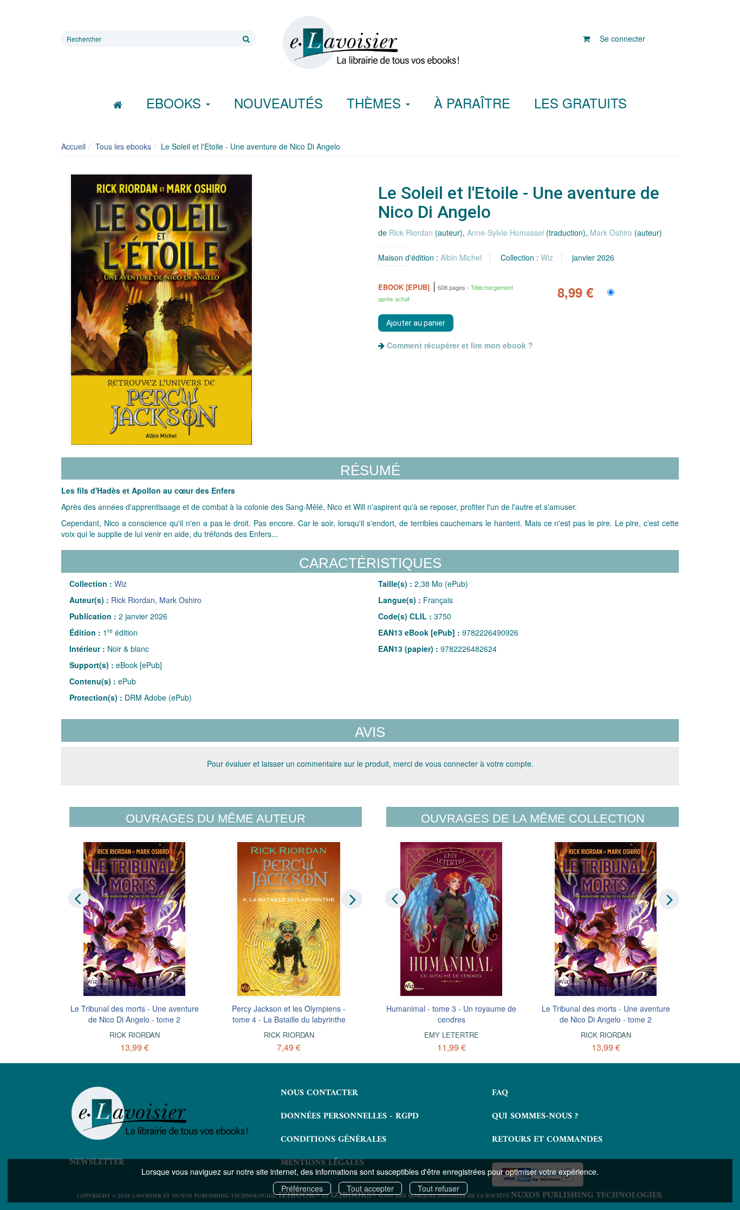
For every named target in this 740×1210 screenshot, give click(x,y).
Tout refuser (438, 1188)
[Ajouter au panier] (415, 323)
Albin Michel (461, 257)
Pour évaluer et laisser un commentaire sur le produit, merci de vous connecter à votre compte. (370, 763)
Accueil (73, 146)
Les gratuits (580, 102)
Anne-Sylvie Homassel (505, 232)
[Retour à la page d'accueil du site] (370, 42)
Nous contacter (319, 1093)
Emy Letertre (451, 1035)
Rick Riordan (411, 232)
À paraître (472, 102)
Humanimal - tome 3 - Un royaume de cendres (451, 1014)
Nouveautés (278, 102)
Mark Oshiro (611, 232)
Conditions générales (333, 1139)
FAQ (500, 1093)
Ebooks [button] (175, 102)
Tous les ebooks (123, 146)
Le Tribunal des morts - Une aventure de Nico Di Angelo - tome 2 (134, 1014)
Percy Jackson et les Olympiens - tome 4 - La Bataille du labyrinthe (289, 1014)
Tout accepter (370, 1188)
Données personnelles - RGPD (350, 1116)
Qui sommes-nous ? (535, 1116)
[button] (161, 310)
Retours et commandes (547, 1139)
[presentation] (78, 898)
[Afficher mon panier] (586, 38)
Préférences (302, 1188)
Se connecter (622, 38)
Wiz (547, 257)
